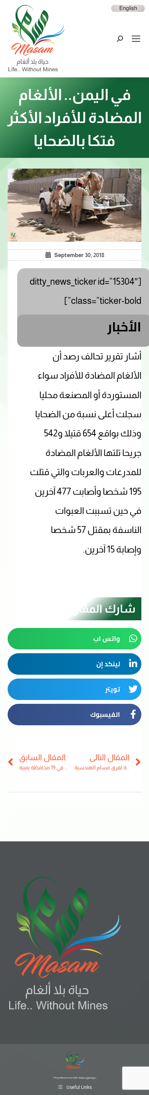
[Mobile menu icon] (136, 38)
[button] (74, 638)
